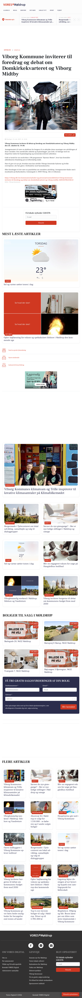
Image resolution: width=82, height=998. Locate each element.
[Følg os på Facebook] (30, 945)
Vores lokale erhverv (36, 961)
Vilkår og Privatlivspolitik (11, 964)
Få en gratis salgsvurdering (39, 977)
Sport (52, 10)
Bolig (15, 10)
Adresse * (8, 695)
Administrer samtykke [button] (10, 971)
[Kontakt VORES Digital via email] (51, 945)
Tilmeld (41, 223)
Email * (45, 686)
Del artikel (68, 135)
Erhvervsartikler (35, 971)
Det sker (32, 10)
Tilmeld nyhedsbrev (70, 994)
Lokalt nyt (42, 10)
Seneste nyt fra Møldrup (38, 958)
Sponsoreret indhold (36, 983)
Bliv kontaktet (68, 706)
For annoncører (8, 961)
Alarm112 (6, 10)
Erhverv (23, 10)
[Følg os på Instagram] (41, 945)
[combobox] (6, 699)
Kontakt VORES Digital (10, 967)
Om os (4, 958)
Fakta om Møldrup (36, 967)
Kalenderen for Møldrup (38, 964)
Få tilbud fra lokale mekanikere (41, 980)
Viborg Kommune (35, 974)
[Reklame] (41, 193)
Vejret (59, 10)
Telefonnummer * (11, 686)
